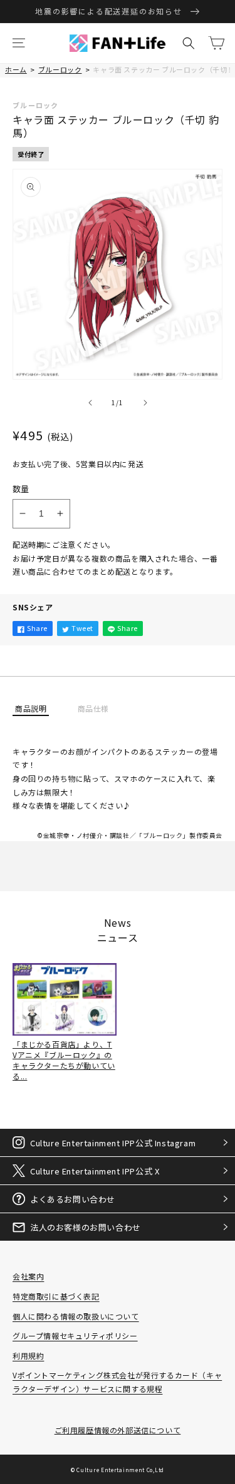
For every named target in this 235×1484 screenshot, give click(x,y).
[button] (19, 43)
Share (37, 628)
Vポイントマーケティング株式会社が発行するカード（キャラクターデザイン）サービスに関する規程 (117, 1382)
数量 (21, 489)
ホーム (16, 69)
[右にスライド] (145, 402)
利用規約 (28, 1355)
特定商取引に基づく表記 (56, 1296)
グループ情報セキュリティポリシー (75, 1335)
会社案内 (28, 1276)
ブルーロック (60, 69)
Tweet (82, 628)
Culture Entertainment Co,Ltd (120, 1469)
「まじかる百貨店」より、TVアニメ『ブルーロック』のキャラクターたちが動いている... (64, 1060)
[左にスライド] (90, 402)
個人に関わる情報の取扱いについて (76, 1316)
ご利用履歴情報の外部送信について (118, 1430)
